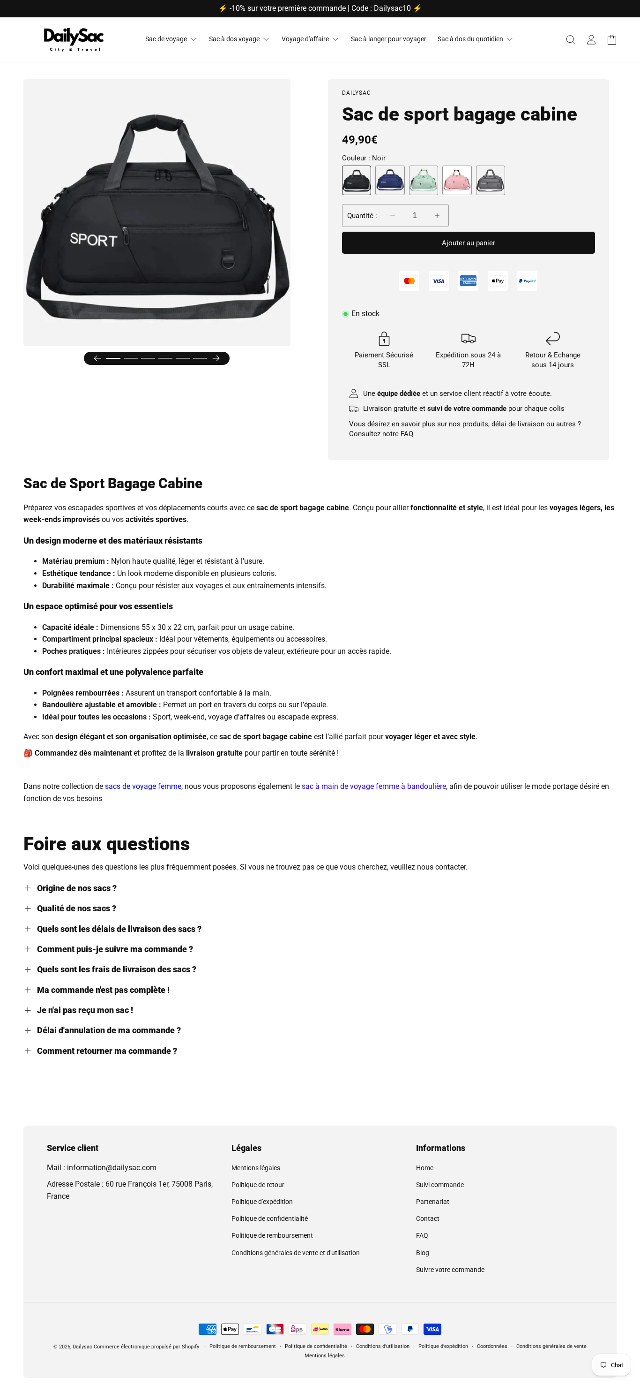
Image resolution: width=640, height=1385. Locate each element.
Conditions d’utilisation (382, 1346)
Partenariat (432, 1201)
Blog (422, 1252)
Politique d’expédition (443, 1346)
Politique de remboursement (272, 1235)
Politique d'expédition (262, 1201)
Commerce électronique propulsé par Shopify (146, 1347)
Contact (427, 1218)
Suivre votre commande (450, 1269)
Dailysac (82, 1347)
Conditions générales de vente (551, 1346)
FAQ (407, 434)
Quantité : (362, 216)
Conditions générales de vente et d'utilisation (295, 1252)
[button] (570, 39)
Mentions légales (255, 1168)
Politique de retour (257, 1184)
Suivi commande (440, 1184)
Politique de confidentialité (269, 1218)
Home (424, 1168)
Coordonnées (492, 1346)
